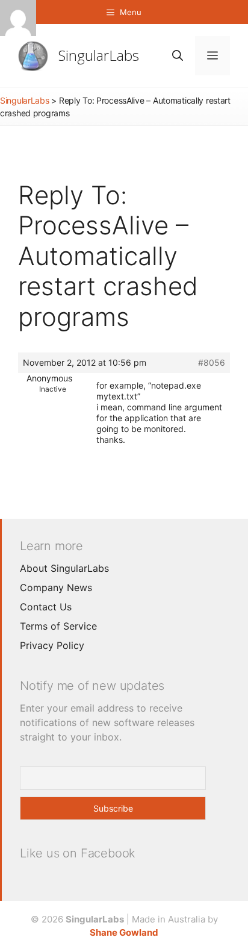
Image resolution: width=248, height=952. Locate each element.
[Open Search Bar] (177, 55)
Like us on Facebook (77, 853)
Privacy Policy (52, 645)
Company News (56, 587)
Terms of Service (58, 626)
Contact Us (46, 607)
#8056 (211, 362)
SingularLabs (98, 55)
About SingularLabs (64, 568)
